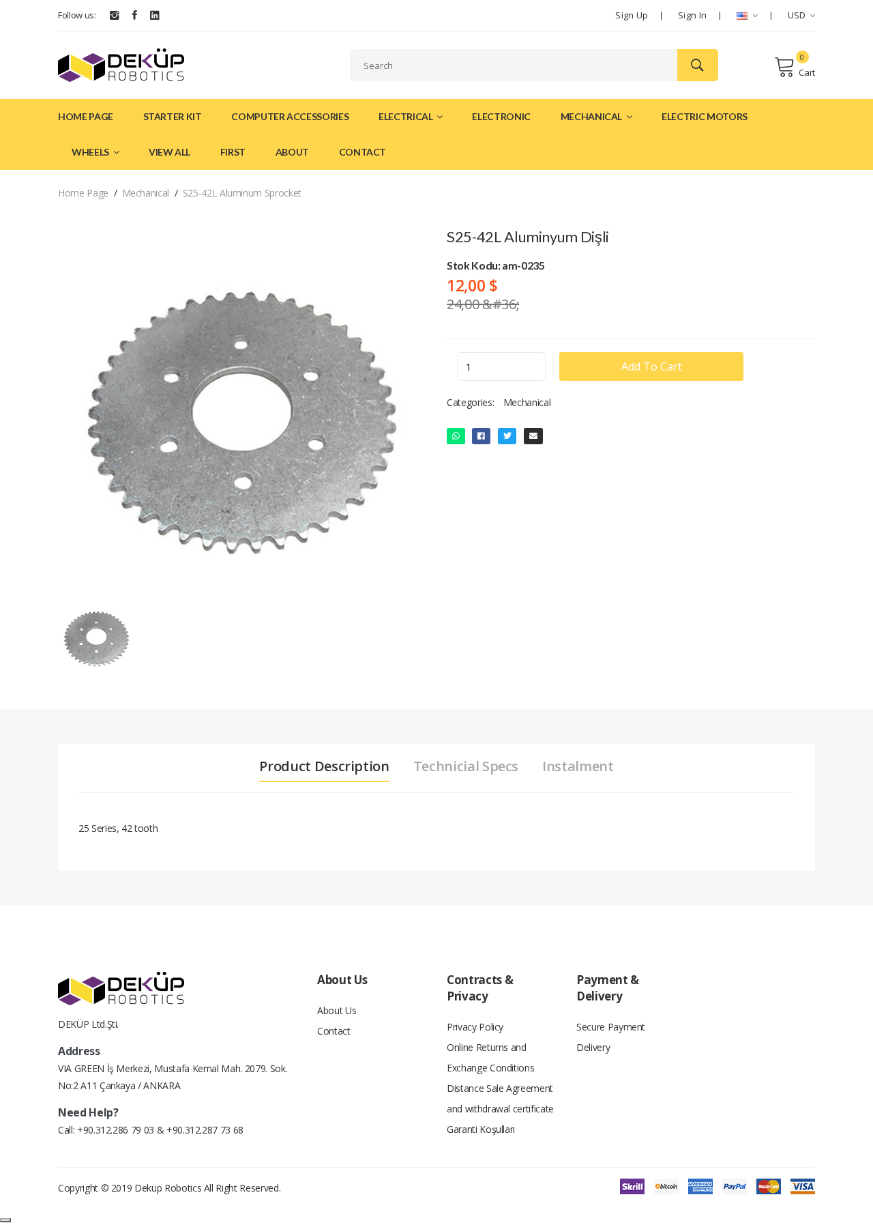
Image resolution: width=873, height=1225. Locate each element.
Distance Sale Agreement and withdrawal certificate (500, 1098)
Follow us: (77, 15)
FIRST (233, 152)
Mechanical (592, 116)
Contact (363, 152)
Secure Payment (610, 1026)
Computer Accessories (290, 116)
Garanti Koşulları (481, 1129)
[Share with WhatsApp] (456, 436)
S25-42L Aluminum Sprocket (242, 192)
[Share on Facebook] (481, 436)
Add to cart (651, 366)
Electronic (501, 116)
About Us (336, 1010)
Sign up (631, 15)
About (292, 152)
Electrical (406, 116)
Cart (807, 72)
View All (169, 152)
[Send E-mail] (533, 436)
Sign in (692, 15)
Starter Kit (172, 116)
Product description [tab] (324, 766)
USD (797, 15)
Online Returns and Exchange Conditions (490, 1057)
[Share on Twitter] (507, 436)
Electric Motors (705, 116)
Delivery (593, 1047)
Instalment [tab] (578, 766)
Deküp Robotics (167, 1187)
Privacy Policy (475, 1026)
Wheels (91, 152)
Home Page (85, 116)
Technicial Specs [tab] (465, 766)
